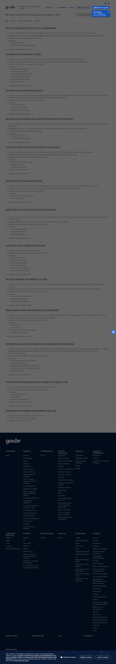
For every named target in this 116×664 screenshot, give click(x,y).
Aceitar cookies (102, 657)
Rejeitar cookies (86, 657)
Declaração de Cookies (22, 660)
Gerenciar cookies (69, 657)
